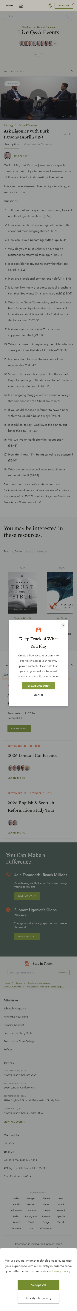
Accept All (38, 1285)
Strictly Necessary (38, 1298)
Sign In (38, 694)
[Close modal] (63, 625)
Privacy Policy (61, 1271)
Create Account (38, 685)
